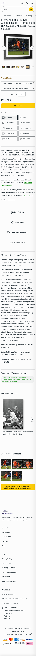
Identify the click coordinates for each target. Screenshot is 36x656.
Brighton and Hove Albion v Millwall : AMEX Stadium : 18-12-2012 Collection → (18, 487)
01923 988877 (9, 594)
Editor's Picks (18, 16)
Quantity (13, 94)
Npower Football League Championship (13, 379)
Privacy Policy (7, 559)
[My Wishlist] (22, 3)
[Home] (8, 3)
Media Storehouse (24, 634)
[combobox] (15, 9)
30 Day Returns (27, 195)
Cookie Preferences (9, 581)
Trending (29, 16)
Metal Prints (6, 577)
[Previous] (4, 48)
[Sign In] (32, 3)
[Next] (32, 48)
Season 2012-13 (23, 377)
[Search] (31, 9)
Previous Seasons (12, 377)
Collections (7, 16)
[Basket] (27, 3)
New (3, 546)
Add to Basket (18, 106)
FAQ (3, 554)
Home (4, 377)
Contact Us (6, 590)
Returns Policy (7, 563)
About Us (5, 528)
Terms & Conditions (9, 572)
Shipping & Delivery (9, 568)
